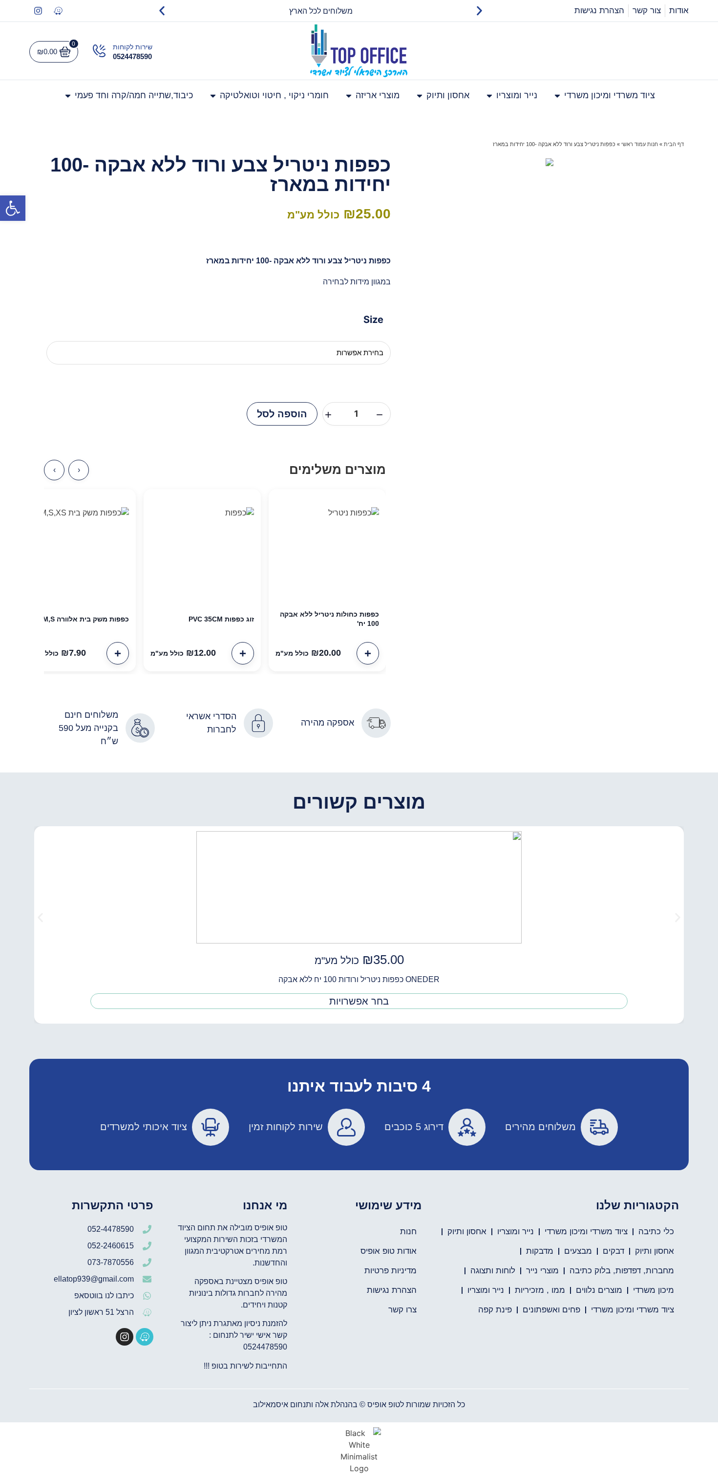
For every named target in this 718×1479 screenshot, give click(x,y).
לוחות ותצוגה (492, 1270)
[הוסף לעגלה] (243, 653)
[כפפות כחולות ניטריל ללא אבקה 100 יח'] (327, 548)
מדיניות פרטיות (390, 1270)
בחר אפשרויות (359, 1001)
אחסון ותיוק (466, 1231)
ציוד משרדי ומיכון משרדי (586, 1231)
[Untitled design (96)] (549, 162)
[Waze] (58, 11)
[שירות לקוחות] (99, 50)
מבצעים (578, 1251)
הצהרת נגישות (392, 1290)
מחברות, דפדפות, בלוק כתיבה (622, 1270)
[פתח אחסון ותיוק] (419, 95)
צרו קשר (402, 1309)
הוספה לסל (282, 413)
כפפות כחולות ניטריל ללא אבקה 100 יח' (329, 618)
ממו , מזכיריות (540, 1290)
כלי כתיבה (656, 1231)
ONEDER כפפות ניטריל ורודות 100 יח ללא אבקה (359, 979)
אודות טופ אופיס (388, 1251)
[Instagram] (38, 11)
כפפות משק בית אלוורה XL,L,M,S (77, 619)
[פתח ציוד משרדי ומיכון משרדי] (557, 95)
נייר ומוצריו (515, 1231)
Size (373, 319)
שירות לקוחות (132, 47)
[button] (12, 208)
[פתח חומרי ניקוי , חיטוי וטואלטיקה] (213, 95)
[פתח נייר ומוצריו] (489, 95)
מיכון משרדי (653, 1290)
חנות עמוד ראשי (639, 144)
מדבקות (539, 1251)
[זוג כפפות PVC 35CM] (202, 548)
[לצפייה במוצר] (368, 653)
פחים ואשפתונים (551, 1309)
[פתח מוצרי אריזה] (348, 95)
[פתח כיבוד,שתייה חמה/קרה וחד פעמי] (67, 95)
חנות (408, 1231)
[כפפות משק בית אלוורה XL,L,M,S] (77, 548)
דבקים (613, 1251)
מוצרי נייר (542, 1270)
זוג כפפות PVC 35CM (221, 619)
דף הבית (674, 144)
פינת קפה (495, 1309)
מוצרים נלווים (599, 1290)
